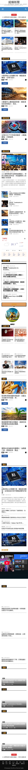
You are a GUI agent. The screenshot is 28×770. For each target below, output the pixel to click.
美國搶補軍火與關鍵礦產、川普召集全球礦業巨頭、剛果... (13, 290)
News (13, 762)
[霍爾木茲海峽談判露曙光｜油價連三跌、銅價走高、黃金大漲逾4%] (14, 440)
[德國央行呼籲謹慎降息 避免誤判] (21, 365)
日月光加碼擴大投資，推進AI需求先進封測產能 (7, 49)
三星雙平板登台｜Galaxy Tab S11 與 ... (12, 523)
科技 (2, 606)
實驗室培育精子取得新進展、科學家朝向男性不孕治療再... (13, 609)
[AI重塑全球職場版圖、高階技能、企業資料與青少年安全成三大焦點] (14, 622)
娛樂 (10, 763)
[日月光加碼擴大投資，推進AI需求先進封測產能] (7, 41)
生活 (15, 46)
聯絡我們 (14, 765)
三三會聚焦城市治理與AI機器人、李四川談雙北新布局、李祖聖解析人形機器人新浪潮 (14, 176)
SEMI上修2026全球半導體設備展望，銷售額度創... (17, 193)
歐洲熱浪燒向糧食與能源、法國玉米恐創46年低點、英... (17, 231)
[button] (26, 9)
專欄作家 (23, 763)
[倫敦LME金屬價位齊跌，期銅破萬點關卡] (21, 332)
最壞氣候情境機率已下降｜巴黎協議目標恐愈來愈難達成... (13, 660)
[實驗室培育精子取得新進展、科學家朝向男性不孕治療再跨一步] (14, 597)
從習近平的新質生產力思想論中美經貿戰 (13, 528)
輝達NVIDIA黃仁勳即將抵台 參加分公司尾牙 (14, 517)
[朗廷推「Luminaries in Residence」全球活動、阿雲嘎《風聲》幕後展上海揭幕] (21, 41)
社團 (13, 763)
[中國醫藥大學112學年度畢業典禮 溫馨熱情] (7, 332)
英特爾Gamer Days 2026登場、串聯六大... (13, 297)
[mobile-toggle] (2, 9)
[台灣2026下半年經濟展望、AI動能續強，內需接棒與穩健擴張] (14, 127)
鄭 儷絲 (3, 684)
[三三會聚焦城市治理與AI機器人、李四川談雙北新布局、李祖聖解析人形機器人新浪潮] (14, 162)
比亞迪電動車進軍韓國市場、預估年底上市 (20, 356)
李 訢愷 (6, 106)
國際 (10, 228)
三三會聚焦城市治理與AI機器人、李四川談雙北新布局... (13, 276)
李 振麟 (6, 79)
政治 (20, 762)
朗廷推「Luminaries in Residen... (20, 48)
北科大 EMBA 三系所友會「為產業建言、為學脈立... (14, 511)
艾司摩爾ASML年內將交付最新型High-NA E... (7, 356)
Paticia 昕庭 (8, 294)
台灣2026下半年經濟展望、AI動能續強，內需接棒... (14, 136)
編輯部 (12, 324)
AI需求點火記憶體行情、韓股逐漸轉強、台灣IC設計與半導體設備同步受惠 (14, 491)
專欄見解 (3, 508)
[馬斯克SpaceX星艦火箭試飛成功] (7, 365)
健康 (2, 338)
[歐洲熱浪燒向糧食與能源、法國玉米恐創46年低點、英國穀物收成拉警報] (5, 231)
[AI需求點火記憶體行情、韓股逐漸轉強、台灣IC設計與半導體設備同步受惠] (7, 23)
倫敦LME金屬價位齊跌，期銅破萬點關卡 (19, 340)
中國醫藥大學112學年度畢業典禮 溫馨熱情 (7, 340)
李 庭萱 (10, 233)
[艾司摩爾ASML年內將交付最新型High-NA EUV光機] (7, 348)
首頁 (3, 762)
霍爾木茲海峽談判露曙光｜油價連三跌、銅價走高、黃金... (14, 449)
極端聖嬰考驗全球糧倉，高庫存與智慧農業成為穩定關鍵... (14, 423)
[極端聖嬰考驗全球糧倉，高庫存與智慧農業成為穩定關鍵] (14, 414)
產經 (2, 46)
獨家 (3, 139)
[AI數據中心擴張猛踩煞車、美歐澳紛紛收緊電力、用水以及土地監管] (21, 23)
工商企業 (3, 171)
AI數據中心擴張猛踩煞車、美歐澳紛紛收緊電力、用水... (20, 32)
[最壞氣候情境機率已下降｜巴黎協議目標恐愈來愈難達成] (14, 648)
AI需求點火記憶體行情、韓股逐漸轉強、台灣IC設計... (7, 32)
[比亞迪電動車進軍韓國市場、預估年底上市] (21, 348)
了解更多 (5, 83)
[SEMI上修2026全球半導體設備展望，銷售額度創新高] (5, 194)
